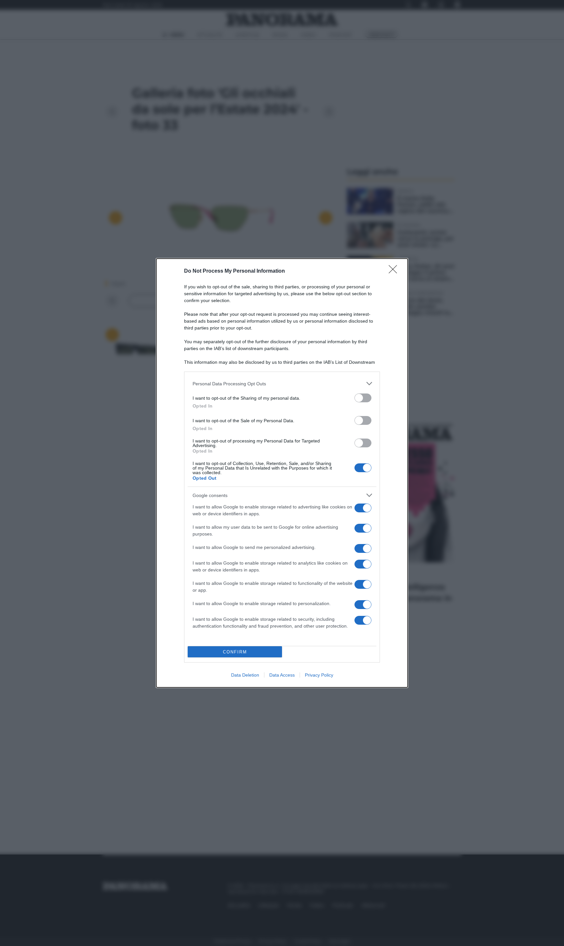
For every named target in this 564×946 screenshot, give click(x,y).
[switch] (362, 397)
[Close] (395, 271)
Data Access (282, 675)
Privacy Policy (319, 675)
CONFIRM (235, 651)
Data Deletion (245, 675)
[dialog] (282, 473)
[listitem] (282, 383)
